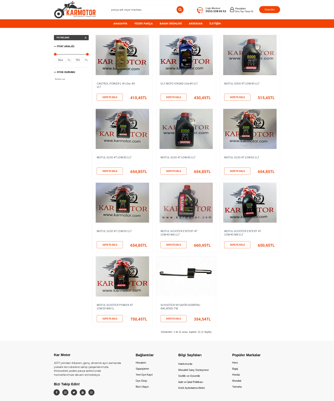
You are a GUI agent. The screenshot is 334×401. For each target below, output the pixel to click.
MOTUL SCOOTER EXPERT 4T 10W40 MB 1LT (242, 233)
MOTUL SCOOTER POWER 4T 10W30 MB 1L (115, 306)
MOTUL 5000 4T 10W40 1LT (242, 83)
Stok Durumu (66, 72)
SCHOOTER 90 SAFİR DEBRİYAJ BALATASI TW (180, 306)
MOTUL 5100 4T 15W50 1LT (114, 231)
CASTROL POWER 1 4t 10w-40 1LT (116, 85)
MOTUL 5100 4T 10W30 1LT (114, 157)
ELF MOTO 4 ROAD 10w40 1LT (179, 83)
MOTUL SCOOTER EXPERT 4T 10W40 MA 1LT (179, 233)
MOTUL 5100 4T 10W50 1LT (241, 157)
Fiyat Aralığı (65, 46)
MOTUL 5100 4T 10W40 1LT (178, 157)
